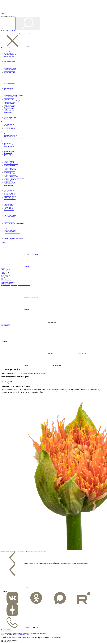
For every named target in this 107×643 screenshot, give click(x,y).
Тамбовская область (9, 204)
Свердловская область (10, 196)
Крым (5, 109)
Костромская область (9, 105)
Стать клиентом (5, 280)
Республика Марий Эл (10, 173)
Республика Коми (8, 172)
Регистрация (42, 373)
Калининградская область (11, 96)
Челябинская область (9, 228)
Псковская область (9, 155)
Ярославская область (9, 239)
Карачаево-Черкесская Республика (13, 100)
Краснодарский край (9, 106)
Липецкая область (8, 119)
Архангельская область (10, 54)
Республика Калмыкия (10, 169)
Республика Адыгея (9, 161)
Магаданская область (9, 124)
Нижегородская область (10, 135)
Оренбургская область (10, 144)
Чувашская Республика (10, 231)
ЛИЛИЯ (6, 30)
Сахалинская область (9, 194)
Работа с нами (4, 275)
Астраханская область (10, 56)
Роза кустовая (12, 30)
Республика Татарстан (10, 179)
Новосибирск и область (21, 47)
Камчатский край (8, 99)
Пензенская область (9, 151)
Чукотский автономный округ (12, 233)
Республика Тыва (8, 181)
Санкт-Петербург (9, 47)
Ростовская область (9, 183)
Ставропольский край (10, 199)
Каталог (3, 268)
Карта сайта (43, 633)
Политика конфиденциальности (9, 633)
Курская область (8, 112)
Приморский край (8, 154)
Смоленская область (9, 197)
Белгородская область (9, 61)
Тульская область (8, 208)
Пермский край (8, 153)
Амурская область (8, 53)
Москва (3, 47)
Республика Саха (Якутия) (11, 176)
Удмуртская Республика (10, 215)
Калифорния (34, 254)
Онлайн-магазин (25, 285)
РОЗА (2, 30)
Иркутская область (9, 90)
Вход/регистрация (16, 285)
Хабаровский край (9, 222)
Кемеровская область (9, 102)
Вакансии (3, 279)
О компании (4, 272)
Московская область (9, 127)
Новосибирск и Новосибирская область (14, 138)
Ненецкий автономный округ (12, 133)
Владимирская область (10, 68)
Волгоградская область (10, 69)
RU (1, 310)
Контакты (3, 271)
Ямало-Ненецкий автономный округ (13, 238)
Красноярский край (9, 108)
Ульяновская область (9, 216)
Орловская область (9, 146)
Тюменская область (9, 210)
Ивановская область (9, 88)
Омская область (8, 143)
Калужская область (9, 98)
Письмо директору (35, 633)
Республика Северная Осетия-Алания (14, 178)
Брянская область (8, 62)
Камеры (26, 266)
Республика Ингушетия (10, 168)
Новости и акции (5, 269)
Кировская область (9, 103)
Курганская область (9, 110)
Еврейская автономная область (12, 77)
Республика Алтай (9, 162)
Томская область (8, 207)
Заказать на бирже (5, 383)
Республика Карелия (9, 171)
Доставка (3, 273)
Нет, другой (11, 16)
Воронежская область (9, 72)
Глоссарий (4, 276)
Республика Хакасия (9, 182)
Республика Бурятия (9, 165)
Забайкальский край (9, 83)
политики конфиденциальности (67, 638)
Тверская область (8, 205)
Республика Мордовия (10, 175)
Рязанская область (8, 185)
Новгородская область (10, 136)
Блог (2, 278)
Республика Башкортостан (11, 164)
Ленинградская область (10, 117)
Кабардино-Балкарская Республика (13, 95)
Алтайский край (8, 52)
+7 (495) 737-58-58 (5, 242)
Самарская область (9, 190)
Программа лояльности (7, 282)
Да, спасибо (4, 16)
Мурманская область (9, 128)
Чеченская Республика (10, 230)
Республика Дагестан (9, 166)
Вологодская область (9, 71)
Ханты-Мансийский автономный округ (14, 223)
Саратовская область (9, 193)
